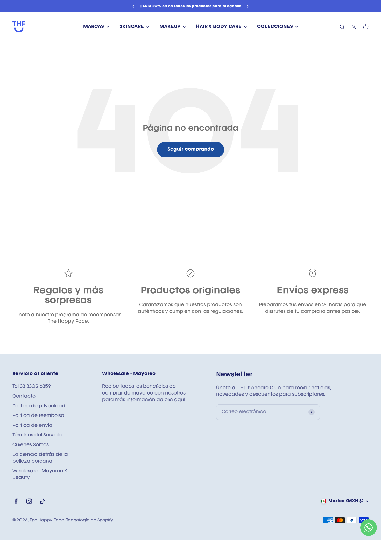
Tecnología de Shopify (89, 520)
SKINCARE (131, 27)
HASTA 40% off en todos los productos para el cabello (190, 6)
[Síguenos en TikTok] (42, 501)
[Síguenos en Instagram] (29, 501)
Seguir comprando (190, 149)
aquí (179, 400)
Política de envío (32, 426)
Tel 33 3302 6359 (31, 386)
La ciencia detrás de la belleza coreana (40, 458)
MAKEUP (169, 27)
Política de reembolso (38, 416)
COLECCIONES (275, 27)
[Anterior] (133, 6)
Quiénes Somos (30, 445)
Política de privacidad (38, 406)
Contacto (24, 396)
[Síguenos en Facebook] (15, 501)
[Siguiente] (248, 6)
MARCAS (93, 27)
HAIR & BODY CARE (219, 27)
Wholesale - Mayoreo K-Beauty (40, 474)
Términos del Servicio (37, 435)
